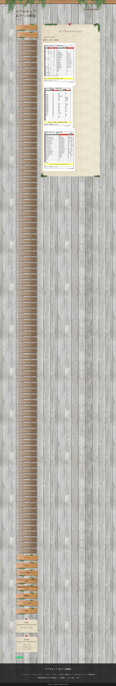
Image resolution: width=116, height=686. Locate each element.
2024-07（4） (27, 185)
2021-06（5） (27, 396)
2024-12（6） (27, 156)
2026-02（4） (27, 76)
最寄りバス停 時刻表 (51, 40)
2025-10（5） (27, 99)
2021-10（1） (27, 373)
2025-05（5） (27, 128)
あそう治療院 (54, 684)
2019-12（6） (27, 499)
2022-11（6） (27, 299)
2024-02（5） (27, 213)
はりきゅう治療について (27, 572)
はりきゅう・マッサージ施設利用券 (26, 580)
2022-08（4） (27, 316)
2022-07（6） (27, 322)
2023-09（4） (27, 242)
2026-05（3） (27, 59)
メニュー (27, 557)
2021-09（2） (27, 379)
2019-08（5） (27, 522)
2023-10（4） (27, 236)
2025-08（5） (27, 110)
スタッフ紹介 (27, 603)
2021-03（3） (27, 413)
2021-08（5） (27, 385)
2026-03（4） (27, 70)
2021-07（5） (27, 391)
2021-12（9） (27, 362)
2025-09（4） (27, 105)
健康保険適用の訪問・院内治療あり (27, 588)
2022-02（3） (27, 351)
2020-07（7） (27, 459)
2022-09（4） (27, 311)
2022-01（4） (27, 356)
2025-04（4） (27, 133)
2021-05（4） (27, 402)
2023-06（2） (27, 259)
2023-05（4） (27, 265)
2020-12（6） (27, 431)
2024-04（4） (27, 202)
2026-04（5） (27, 65)
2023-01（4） (27, 288)
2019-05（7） (27, 539)
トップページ (26, 27)
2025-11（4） (27, 93)
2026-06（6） (27, 53)
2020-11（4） (27, 436)
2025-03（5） (27, 139)
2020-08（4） (27, 453)
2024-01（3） (27, 219)
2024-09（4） (27, 173)
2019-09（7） (27, 516)
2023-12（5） (27, 225)
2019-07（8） (27, 528)
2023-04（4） (27, 271)
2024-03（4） (27, 208)
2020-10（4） (27, 442)
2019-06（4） (27, 533)
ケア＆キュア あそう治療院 (58, 669)
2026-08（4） (27, 42)
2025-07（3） (27, 116)
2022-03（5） (27, 345)
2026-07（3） (27, 48)
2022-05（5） (27, 333)
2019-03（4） (27, 551)
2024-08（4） (27, 179)
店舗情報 (26, 596)
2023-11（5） (27, 231)
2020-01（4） (27, 493)
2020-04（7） (27, 476)
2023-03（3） (27, 276)
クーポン (26, 565)
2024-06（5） (27, 191)
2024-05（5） (27, 196)
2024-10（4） (27, 168)
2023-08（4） (27, 248)
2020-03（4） (27, 482)
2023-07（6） (27, 253)
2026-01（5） (27, 82)
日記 (26, 611)
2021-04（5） (27, 408)
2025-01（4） (27, 150)
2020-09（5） (27, 448)
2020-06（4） (27, 465)
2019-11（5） (27, 505)
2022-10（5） (27, 305)
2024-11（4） (27, 162)
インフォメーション (27, 34)
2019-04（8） (27, 545)
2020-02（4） (27, 488)
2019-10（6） (27, 511)
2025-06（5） (27, 122)
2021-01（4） (27, 425)
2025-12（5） (27, 88)
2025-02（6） (27, 145)
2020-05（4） (27, 471)
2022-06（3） (27, 328)
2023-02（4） (27, 282)
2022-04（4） (27, 339)
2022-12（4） (27, 293)
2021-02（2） (27, 419)
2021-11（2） (27, 368)
